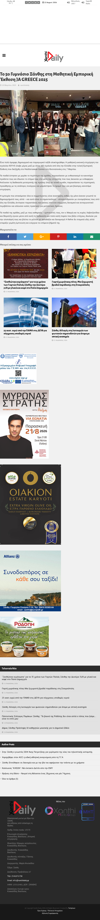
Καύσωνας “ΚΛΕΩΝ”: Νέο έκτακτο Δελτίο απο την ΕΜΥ (27, 768)
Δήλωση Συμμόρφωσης (50, 913)
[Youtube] (35, 2)
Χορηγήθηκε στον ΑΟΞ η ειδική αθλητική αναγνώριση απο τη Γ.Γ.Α (32, 757)
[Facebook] (26, 2)
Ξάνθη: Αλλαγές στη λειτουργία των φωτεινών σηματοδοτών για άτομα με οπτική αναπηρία (71, 333)
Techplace (71, 908)
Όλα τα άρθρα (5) (10, 778)
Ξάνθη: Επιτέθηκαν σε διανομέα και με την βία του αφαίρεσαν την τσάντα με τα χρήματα (43, 762)
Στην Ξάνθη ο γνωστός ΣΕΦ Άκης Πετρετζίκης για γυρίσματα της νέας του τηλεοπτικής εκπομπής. (47, 752)
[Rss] (38, 2)
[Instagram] (32, 2)
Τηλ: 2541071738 (14, 876)
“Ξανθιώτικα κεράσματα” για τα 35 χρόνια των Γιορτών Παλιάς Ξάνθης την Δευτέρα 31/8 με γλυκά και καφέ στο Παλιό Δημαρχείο (26, 285)
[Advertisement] (50, 26)
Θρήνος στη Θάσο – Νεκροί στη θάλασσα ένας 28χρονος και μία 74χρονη (36, 773)
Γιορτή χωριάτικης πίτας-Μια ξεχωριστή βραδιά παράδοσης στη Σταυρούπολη (38, 688)
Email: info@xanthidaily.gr (18, 880)
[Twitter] (29, 2)
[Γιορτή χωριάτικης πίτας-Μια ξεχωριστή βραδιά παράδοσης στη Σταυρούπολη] (74, 264)
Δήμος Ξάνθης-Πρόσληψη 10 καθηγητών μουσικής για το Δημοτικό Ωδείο (35, 728)
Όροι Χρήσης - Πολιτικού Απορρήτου (50, 911)
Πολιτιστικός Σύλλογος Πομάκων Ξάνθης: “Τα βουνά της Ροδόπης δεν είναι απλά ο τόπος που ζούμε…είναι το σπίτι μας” (49, 717)
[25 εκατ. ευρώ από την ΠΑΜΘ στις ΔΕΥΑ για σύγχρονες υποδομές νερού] (26, 313)
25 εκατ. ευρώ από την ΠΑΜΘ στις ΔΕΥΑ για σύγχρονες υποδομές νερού (35, 697)
